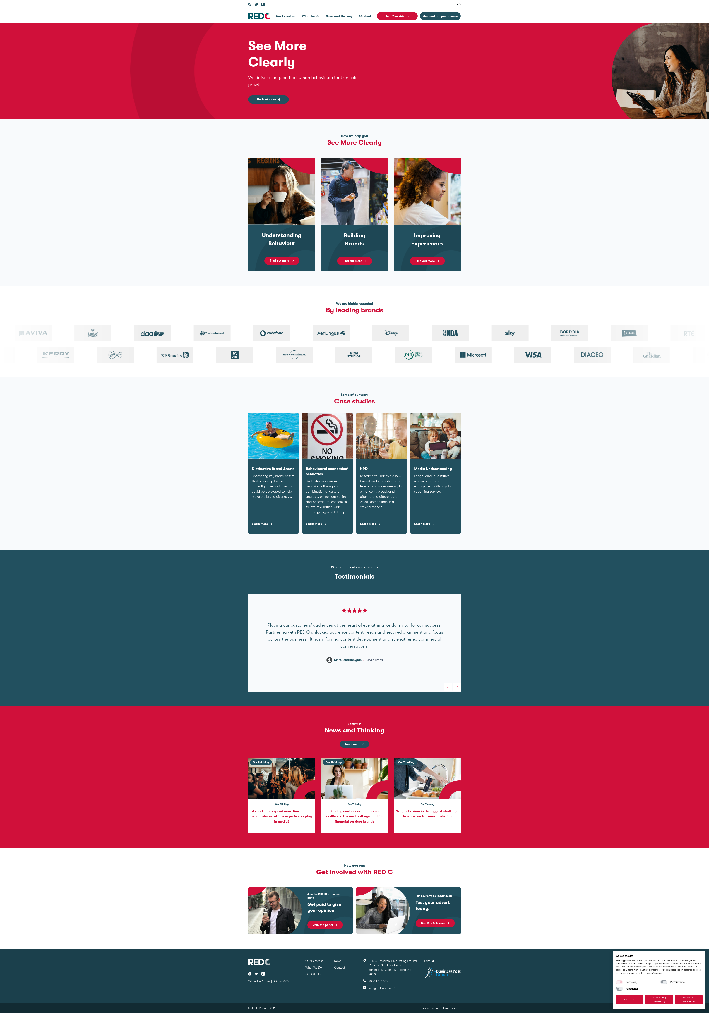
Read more (353, 744)
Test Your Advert (397, 16)
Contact (365, 16)
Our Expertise (285, 16)
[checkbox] (619, 982)
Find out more (266, 99)
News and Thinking (339, 16)
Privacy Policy (430, 1008)
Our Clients (313, 974)
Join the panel (431, 925)
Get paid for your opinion (440, 16)
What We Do (310, 16)
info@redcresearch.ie (383, 988)
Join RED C (320, 925)
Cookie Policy (450, 1008)
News (337, 961)
